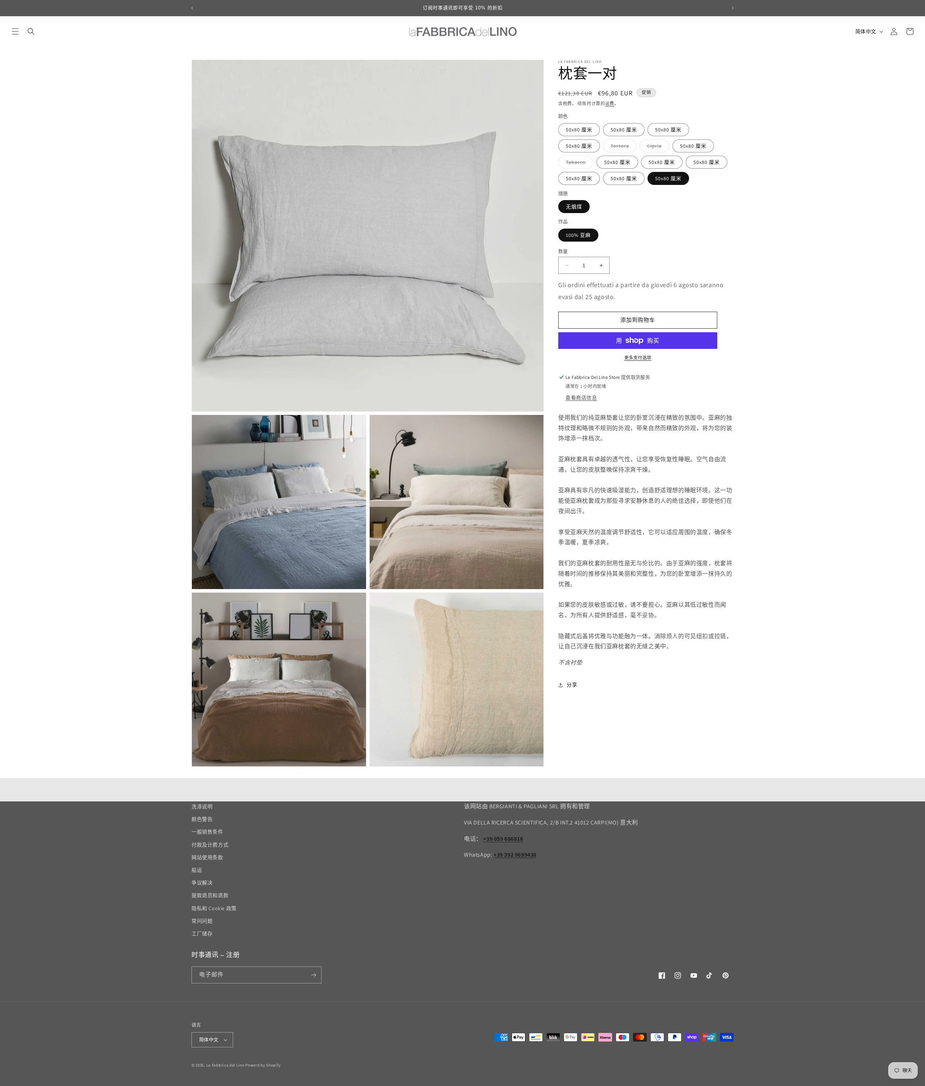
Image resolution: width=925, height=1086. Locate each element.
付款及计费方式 (210, 844)
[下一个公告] (733, 8)
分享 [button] (572, 685)
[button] (15, 31)
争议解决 (202, 882)
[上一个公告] (192, 8)
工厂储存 (202, 933)
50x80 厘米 (579, 129)
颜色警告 (202, 819)
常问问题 (202, 921)
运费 (609, 103)
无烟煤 (574, 206)
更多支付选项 (637, 357)
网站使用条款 (207, 857)
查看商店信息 (581, 397)
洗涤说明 (202, 806)
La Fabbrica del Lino (225, 1065)
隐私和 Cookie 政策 (214, 908)
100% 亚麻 (578, 235)
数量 (563, 251)
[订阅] (313, 974)
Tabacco (578, 164)
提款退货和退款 (210, 895)
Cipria (657, 147)
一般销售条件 (207, 831)
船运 (197, 870)
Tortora (622, 147)
